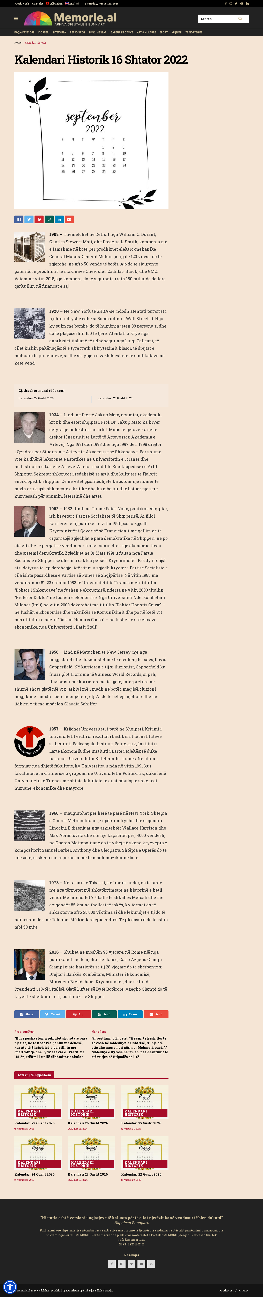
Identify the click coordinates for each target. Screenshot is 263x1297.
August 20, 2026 (79, 1179)
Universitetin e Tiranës (116, 459)
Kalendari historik (35, 42)
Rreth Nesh (21, 3)
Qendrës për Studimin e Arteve (48, 451)
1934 (54, 414)
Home (17, 42)
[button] (10, 1287)
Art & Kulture (146, 32)
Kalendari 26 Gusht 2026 (115, 398)
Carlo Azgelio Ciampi (140, 959)
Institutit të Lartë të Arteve (93, 437)
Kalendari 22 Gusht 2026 (141, 1174)
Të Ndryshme (194, 32)
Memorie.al (23, 1290)
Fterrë (88, 414)
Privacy (244, 1290)
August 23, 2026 (25, 1179)
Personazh (77, 32)
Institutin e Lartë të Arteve (48, 466)
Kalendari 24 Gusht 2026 (34, 1174)
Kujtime (176, 32)
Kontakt (37, 3)
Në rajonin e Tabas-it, (85, 882)
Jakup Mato (107, 414)
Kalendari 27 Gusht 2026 (36, 398)
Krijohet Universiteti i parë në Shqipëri (103, 729)
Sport (164, 32)
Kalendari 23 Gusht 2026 (88, 1174)
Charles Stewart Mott (70, 241)
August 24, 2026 (132, 1128)
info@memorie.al (131, 1240)
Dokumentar (97, 32)
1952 (54, 508)
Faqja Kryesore (24, 32)
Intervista (59, 32)
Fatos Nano (117, 508)
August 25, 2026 (25, 1128)
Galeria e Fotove (122, 32)
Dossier (43, 32)
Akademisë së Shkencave (112, 451)
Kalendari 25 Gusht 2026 (141, 1123)
